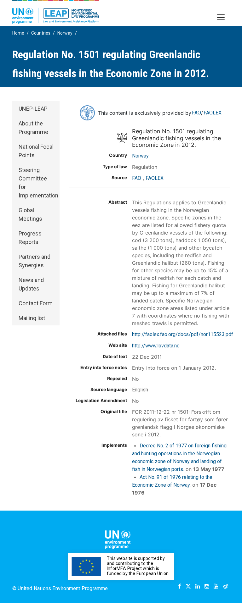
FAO (196, 113)
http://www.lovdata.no (156, 346)
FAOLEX (213, 113)
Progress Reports (30, 237)
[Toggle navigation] (221, 17)
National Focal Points (36, 150)
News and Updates (31, 284)
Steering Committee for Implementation (38, 183)
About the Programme (33, 127)
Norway (64, 33)
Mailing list (32, 318)
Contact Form (36, 303)
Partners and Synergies (34, 260)
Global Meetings (30, 214)
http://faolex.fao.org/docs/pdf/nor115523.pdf (182, 334)
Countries (40, 33)
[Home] (55, 12)
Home (18, 33)
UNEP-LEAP (33, 108)
